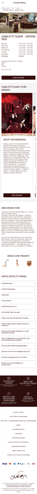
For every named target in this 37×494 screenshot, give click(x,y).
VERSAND (18, 433)
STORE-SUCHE (18, 412)
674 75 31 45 (6, 69)
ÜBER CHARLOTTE (18, 450)
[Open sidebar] (3, 3)
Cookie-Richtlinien (23, 485)
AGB (30, 485)
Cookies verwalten (25, 486)
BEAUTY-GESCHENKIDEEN (14, 139)
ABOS (18, 425)
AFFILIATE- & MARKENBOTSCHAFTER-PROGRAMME (18, 421)
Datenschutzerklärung (11, 485)
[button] (18, 284)
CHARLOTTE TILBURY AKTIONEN (18, 455)
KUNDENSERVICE (18, 429)
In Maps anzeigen (18, 78)
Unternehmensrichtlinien (13, 486)
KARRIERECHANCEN (18, 446)
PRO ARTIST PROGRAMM (18, 416)
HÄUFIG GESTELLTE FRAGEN (18, 442)
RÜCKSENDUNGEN (18, 438)
